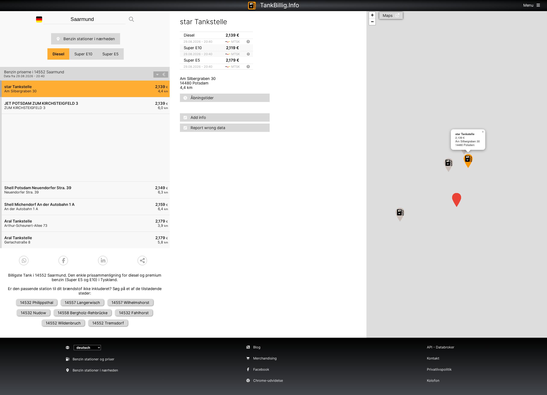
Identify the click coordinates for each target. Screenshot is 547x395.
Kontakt (433, 358)
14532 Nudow (33, 313)
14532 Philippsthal (36, 302)
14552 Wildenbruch (63, 323)
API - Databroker (440, 347)
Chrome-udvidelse (268, 380)
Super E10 (83, 54)
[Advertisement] (87, 148)
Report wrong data (208, 127)
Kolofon (433, 380)
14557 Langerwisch (82, 302)
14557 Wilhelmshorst (130, 302)
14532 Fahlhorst (134, 313)
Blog (256, 347)
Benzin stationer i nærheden (89, 39)
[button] (468, 161)
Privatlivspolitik (439, 369)
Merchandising (265, 358)
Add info (198, 117)
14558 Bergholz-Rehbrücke (82, 313)
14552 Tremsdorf (108, 323)
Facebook (261, 369)
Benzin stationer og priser (93, 359)
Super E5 (110, 54)
